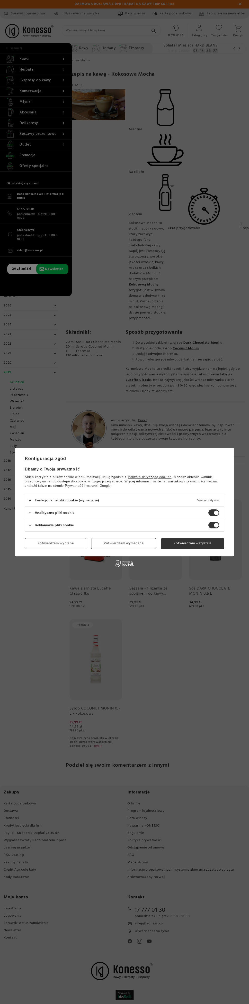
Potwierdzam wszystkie (193, 543)
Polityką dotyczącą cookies (150, 477)
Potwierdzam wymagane (123, 543)
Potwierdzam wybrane (55, 543)
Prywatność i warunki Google (88, 485)
